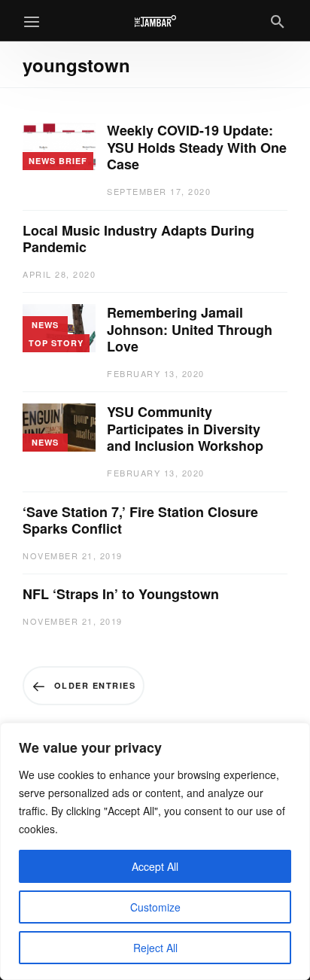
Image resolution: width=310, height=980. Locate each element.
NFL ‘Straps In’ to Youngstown (121, 594)
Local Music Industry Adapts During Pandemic (138, 239)
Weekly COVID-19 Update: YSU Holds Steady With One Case (197, 147)
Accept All (155, 866)
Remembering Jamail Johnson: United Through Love (189, 329)
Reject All (155, 947)
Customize (155, 907)
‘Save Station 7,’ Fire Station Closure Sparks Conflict (140, 520)
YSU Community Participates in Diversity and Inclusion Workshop (187, 429)
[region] (155, 851)
